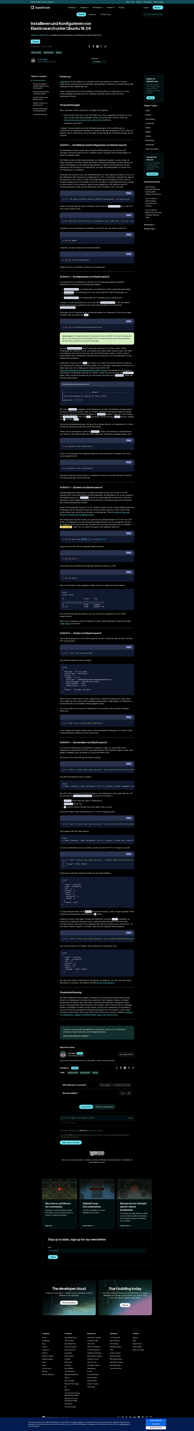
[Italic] (64, 1118)
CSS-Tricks (91, 1344)
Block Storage (69, 1380)
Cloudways (68, 1404)
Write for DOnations (93, 1347)
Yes (122, 1093)
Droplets (67, 1359)
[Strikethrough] (69, 1118)
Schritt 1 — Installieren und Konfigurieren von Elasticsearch (93, 144)
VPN (111, 1350)
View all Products (70, 1407)
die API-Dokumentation (105, 983)
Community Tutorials (94, 1337)
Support (135, 1337)
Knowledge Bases (71, 1337)
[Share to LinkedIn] (97, 46)
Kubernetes (150, 140)
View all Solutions (116, 1368)
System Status (137, 1347)
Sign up (157, 7)
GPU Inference (115, 1340)
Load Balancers (70, 1371)
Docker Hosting (115, 1353)
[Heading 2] (79, 1118)
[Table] (92, 1118)
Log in (146, 7)
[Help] (131, 1118)
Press (44, 1362)
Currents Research (93, 1350)
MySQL (148, 132)
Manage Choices (156, 1427)
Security (44, 1371)
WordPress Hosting (116, 1362)
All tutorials (150, 145)
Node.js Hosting (115, 1356)
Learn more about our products (75, 1036)
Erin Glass (43, 59)
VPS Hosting (114, 1344)
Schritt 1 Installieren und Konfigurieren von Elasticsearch (41, 86)
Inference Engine (70, 1347)
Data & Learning (70, 1350)
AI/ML (148, 111)
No (129, 1093)
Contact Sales (158, 2)
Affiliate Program (47, 1359)
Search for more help (122, 1085)
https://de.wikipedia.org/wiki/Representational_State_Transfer (83, 370)
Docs (132, 2)
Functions (68, 1365)
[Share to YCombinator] (101, 46)
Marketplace (91, 1368)
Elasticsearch (65, 82)
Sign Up (48, 1226)
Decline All (156, 1424)
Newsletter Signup (93, 1365)
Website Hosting (115, 1347)
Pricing (89, 1371)
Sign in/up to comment (70, 1142)
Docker (148, 136)
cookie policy (124, 1424)
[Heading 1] (77, 1118)
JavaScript (150, 123)
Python (148, 128)
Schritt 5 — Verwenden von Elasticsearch (83, 742)
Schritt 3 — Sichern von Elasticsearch (81, 487)
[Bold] (62, 1118)
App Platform (69, 1368)
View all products (68, 1303)
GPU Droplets (69, 1340)
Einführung (65, 76)
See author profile (126, 1054)
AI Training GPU (115, 1337)
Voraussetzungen (39, 80)
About (44, 1337)
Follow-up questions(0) (104, 1107)
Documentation (92, 1377)
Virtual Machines (115, 1365)
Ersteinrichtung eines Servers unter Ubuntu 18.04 (83, 120)
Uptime (67, 1390)
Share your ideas (138, 1350)
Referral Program (47, 1356)
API (66, 1387)
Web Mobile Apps (116, 1359)
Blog (127, 2)
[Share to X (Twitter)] (89, 46)
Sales (134, 1340)
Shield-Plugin (65, 624)
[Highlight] (75, 1118)
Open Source (91, 1362)
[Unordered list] (83, 1118)
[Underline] (66, 1118)
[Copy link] (105, 46)
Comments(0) (86, 1107)
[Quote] (88, 1118)
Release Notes (92, 1380)
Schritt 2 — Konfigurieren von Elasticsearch (84, 276)
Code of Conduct (93, 1384)
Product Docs (105, 14)
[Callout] (90, 1118)
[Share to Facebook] (93, 46)
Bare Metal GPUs (70, 1344)
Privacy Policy (46, 1368)
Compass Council (93, 1359)
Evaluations (68, 1353)
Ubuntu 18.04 (44, 35)
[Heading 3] (81, 1118)
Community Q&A (92, 1340)
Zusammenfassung (40, 114)
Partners (45, 1353)
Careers (139, 2)
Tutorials (81, 14)
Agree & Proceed (156, 1420)
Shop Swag (91, 1387)
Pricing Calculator (93, 1374)
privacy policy (77, 1422)
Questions (92, 14)
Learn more (87, 1226)
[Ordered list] (85, 1118)
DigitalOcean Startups (94, 1353)
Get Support (147, 2)
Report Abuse (137, 1344)
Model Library (69, 1356)
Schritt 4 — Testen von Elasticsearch (80, 633)
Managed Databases (72, 1374)
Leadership (46, 1340)
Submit (53, 1257)
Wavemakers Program (94, 1356)
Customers (45, 1350)
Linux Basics (150, 119)
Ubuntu (148, 115)
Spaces (67, 1377)
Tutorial (35, 42)
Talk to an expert (152, 149)
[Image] (73, 1118)
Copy (129, 193)
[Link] (71, 1118)
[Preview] (129, 1118)
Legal (44, 1365)
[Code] (94, 1118)
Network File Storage (72, 1384)
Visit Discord (152, 174)
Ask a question (106, 1085)
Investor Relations (48, 1374)
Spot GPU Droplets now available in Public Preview (49, 2)
